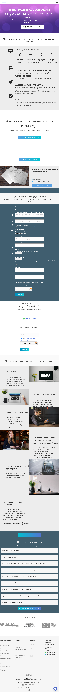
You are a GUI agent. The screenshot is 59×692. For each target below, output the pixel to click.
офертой (37, 682)
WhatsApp (41, 60)
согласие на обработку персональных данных (30, 285)
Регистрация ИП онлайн (5, 645)
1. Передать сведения (26, 49)
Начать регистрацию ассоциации (30, 159)
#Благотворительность (19, 657)
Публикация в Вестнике (5, 666)
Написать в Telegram (51, 654)
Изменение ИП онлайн (5, 653)
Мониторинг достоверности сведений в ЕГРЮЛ (20, 650)
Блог (16, 642)
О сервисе (17, 645)
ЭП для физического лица (20, 655)
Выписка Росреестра (19, 653)
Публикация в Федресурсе (6, 663)
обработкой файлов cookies (45, 680)
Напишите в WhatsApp (30, 318)
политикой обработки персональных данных (31, 680)
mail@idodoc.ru (33, 648)
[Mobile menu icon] (57, 2)
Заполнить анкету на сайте (19, 60)
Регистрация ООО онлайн (6, 642)
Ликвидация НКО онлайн (6, 661)
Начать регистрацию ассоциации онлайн (30, 137)
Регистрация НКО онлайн (6, 648)
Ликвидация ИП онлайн (5, 655)
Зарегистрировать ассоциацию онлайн (42, 185)
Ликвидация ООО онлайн (6, 658)
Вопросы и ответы (18, 647)
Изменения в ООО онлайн (6, 650)
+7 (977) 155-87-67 (29, 306)
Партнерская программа (19, 659)
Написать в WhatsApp (51, 652)
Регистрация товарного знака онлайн (5, 669)
